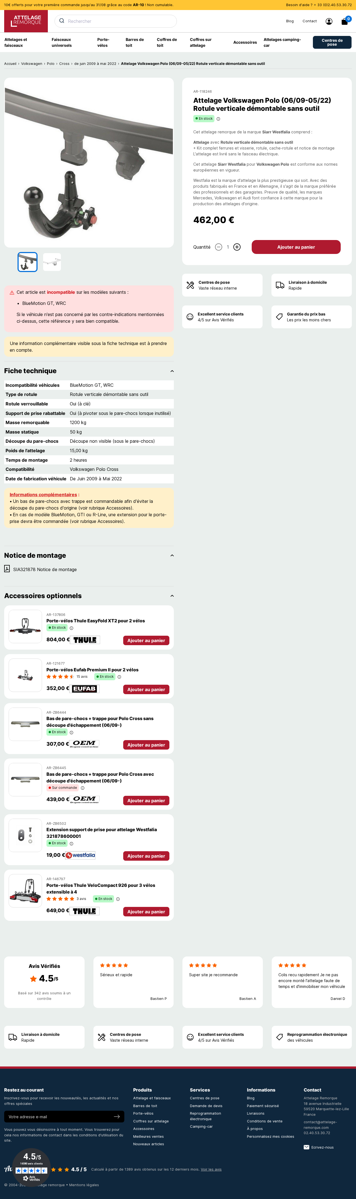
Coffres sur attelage (151, 1121)
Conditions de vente (265, 1121)
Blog (290, 21)
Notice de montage (35, 555)
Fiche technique (30, 371)
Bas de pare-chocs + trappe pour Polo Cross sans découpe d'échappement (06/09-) (100, 722)
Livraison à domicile (308, 282)
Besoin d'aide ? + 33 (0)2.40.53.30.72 (319, 5)
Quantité (202, 246)
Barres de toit (145, 1105)
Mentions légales (84, 1185)
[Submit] (61, 20)
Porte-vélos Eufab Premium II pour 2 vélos (92, 669)
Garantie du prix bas (306, 314)
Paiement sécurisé (263, 1105)
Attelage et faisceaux (152, 1098)
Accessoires (143, 1128)
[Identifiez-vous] (329, 21)
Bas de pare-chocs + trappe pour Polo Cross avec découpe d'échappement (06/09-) (100, 777)
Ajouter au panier (296, 246)
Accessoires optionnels (43, 596)
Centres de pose (214, 282)
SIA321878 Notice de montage (45, 569)
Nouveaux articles (148, 1144)
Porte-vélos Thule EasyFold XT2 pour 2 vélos (95, 620)
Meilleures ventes (148, 1136)
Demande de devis (206, 1105)
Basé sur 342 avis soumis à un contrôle (44, 996)
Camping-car (201, 1126)
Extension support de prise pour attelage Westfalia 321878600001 (101, 833)
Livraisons (255, 1113)
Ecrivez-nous (323, 1147)
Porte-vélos (143, 1113)
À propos (255, 1128)
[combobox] (167, 21)
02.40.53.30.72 (317, 1133)
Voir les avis (211, 1169)
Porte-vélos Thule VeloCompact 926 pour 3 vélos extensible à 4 (100, 888)
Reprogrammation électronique (317, 1034)
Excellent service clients (221, 314)
